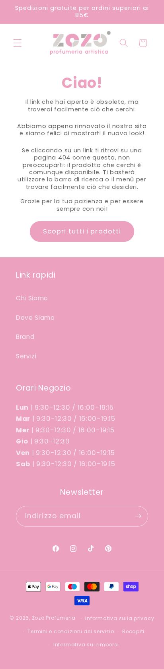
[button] (17, 43)
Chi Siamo (32, 298)
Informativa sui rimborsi (86, 644)
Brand (25, 337)
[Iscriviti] (138, 516)
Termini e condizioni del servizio (70, 631)
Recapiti (133, 631)
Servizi (26, 356)
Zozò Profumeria (54, 618)
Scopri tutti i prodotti (82, 231)
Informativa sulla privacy (119, 618)
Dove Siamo (35, 317)
